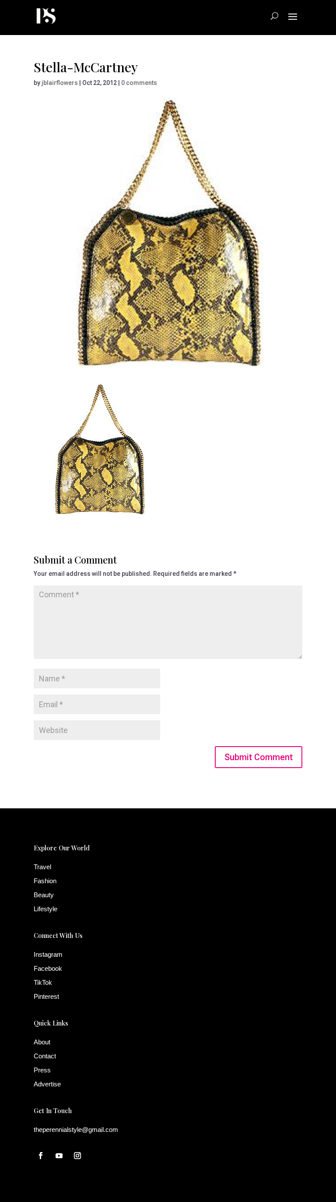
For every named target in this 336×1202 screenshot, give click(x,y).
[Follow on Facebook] (41, 1156)
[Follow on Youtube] (59, 1156)
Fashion (45, 881)
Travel (42, 867)
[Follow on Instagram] (77, 1156)
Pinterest (46, 996)
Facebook (48, 968)
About (42, 1042)
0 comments (139, 82)
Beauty (44, 895)
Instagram (48, 954)
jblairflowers (60, 82)
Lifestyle (45, 909)
